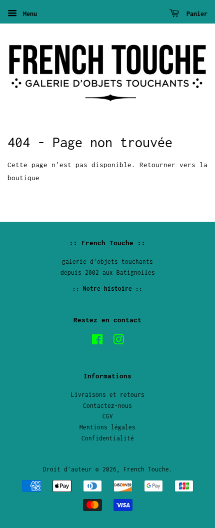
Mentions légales (108, 427)
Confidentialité (108, 438)
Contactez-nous (107, 405)
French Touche (146, 469)
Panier (195, 14)
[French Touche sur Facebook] (97, 341)
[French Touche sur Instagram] (118, 341)
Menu (28, 14)
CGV (107, 416)
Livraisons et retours (107, 394)
